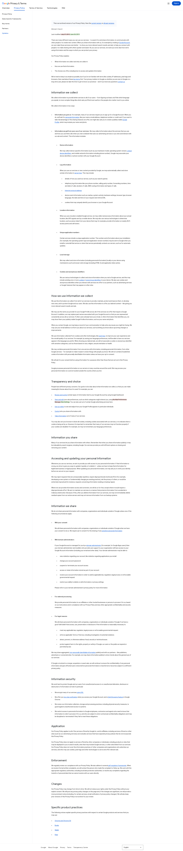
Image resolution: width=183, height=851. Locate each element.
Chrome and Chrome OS (63, 821)
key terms (76, 79)
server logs (78, 173)
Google (43, 847)
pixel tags (102, 336)
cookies (81, 280)
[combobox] (132, 847)
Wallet (57, 830)
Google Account (124, 42)
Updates (5, 33)
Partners (5, 28)
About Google (53, 847)
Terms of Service (35, 8)
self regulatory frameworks (117, 765)
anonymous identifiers (93, 280)
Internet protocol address (73, 190)
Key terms (6, 24)
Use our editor (59, 407)
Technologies (52, 8)
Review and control (61, 395)
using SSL (80, 692)
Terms (69, 847)
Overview (6, 8)
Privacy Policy (19, 8)
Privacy (62, 847)
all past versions (108, 23)
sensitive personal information (112, 531)
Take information (60, 416)
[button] (168, 3)
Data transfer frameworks (11, 19)
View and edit (59, 399)
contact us (121, 82)
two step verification (70, 697)
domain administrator (94, 545)
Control (57, 411)
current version (96, 23)
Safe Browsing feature (115, 697)
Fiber (56, 835)
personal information (72, 117)
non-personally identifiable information (83, 652)
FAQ (63, 8)
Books (57, 825)
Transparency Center (80, 847)
